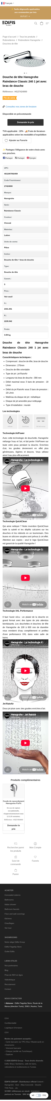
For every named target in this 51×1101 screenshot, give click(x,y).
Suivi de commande (15, 862)
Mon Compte (35, 847)
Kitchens (8, 918)
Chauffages (9, 923)
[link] (25, 16)
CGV (6, 1032)
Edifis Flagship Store (13, 947)
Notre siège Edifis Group (15, 942)
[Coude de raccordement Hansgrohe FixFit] (13, 791)
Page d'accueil (9, 37)
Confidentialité (10, 1023)
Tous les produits (27, 37)
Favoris (35, 861)
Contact (8, 989)
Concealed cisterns (12, 895)
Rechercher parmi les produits (15, 849)
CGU (7, 1018)
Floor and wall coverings (15, 914)
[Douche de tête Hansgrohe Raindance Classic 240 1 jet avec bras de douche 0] (25, 60)
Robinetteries (9, 40)
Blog (6, 970)
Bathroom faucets (12, 909)
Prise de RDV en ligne (14, 975)
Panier (16, 874)
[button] (9, 23)
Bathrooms (9, 900)
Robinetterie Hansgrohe (29, 40)
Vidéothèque (10, 980)
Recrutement (10, 984)
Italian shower (10, 904)
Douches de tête (10, 44)
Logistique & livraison (13, 1028)
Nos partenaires (11, 966)
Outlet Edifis (10, 951)
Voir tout (8, 928)
